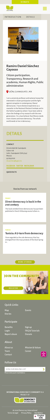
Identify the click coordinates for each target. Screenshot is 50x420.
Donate (25, 2)
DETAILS (30, 17)
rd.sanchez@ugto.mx (14, 161)
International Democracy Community (9, 8)
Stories (8, 314)
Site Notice (38, 413)
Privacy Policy (26, 413)
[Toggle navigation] (44, 8)
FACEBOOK (10, 166)
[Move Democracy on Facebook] (7, 378)
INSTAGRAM (29, 166)
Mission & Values (33, 347)
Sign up (28, 327)
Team (7, 351)
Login (7, 331)
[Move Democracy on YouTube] (24, 378)
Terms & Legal (13, 413)
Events (28, 310)
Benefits (9, 327)
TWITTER (19, 166)
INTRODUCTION (13, 17)
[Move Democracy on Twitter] (15, 378)
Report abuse (11, 334)
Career (28, 351)
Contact (8, 354)
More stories (25, 262)
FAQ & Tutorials (32, 331)
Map (7, 310)
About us (9, 347)
